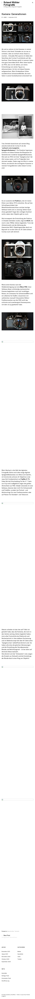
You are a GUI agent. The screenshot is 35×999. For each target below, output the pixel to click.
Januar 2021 (5, 954)
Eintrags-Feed (5, 975)
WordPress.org (5, 981)
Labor (19, 956)
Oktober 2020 (5, 959)
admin (5, 17)
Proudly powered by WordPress (9, 994)
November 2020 (6, 956)
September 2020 (6, 961)
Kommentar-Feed (6, 978)
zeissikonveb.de (7, 146)
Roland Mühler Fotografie (12, 3)
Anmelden (4, 973)
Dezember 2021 (6, 951)
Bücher (19, 951)
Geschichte (10, 931)
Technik (16, 931)
